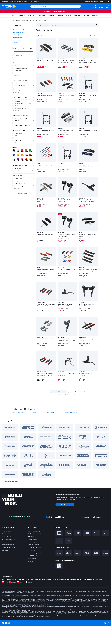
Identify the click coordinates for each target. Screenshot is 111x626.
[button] (23, 63)
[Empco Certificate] (59, 566)
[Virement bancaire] (68, 541)
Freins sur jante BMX (18, 32)
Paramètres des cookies (8, 547)
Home (13, 20)
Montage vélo (32, 558)
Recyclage (5, 550)
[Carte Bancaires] (87, 533)
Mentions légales (6, 531)
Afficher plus (17, 75)
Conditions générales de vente (10, 539)
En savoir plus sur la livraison (43, 604)
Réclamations (31, 536)
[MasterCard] (59, 533)
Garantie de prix (32, 555)
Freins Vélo (35, 20)
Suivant (76, 391)
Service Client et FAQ (34, 531)
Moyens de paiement (34, 542)
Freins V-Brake (33, 412)
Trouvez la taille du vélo (34, 547)
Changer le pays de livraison (59, 596)
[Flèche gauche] (59, 47)
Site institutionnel (6, 534)
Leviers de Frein (17, 40)
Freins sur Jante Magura (71, 412)
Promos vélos (47, 11)
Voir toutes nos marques (10, 481)
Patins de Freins (17, 42)
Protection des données (8, 544)
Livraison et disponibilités (35, 553)
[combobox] (86, 36)
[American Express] (77, 533)
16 (74, 395)
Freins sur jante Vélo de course (21, 35)
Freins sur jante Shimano (18, 412)
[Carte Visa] (68, 533)
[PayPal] (96, 533)
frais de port (35, 591)
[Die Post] (77, 553)
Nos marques (31, 550)
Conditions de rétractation (9, 542)
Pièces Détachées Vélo (26, 20)
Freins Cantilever (51, 412)
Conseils (30, 561)
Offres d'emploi (6, 536)
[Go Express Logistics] (96, 553)
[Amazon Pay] (105, 533)
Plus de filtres (24, 193)
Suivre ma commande (34, 544)
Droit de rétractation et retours (36, 534)
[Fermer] (97, 24)
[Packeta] (105, 553)
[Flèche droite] (75, 47)
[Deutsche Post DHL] (59, 553)
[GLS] (87, 553)
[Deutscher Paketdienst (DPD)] (68, 553)
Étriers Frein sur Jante (18, 29)
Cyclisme (18, 20)
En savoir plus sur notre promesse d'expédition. (16, 607)
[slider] (13, 51)
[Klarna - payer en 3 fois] (59, 541)
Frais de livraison (32, 539)
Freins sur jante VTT (18, 37)
